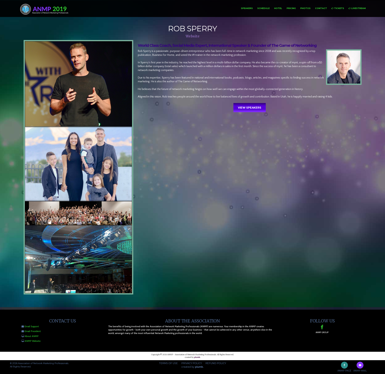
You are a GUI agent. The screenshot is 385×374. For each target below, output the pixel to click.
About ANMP (31, 336)
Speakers (247, 8)
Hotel (278, 8)
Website (193, 36)
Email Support (32, 326)
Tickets (339, 8)
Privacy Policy (191, 363)
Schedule (263, 8)
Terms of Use (168, 363)
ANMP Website (33, 341)
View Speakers (249, 107)
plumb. (197, 357)
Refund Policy (215, 363)
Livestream (358, 8)
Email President (33, 331)
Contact (321, 8)
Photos (305, 8)
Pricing (291, 8)
